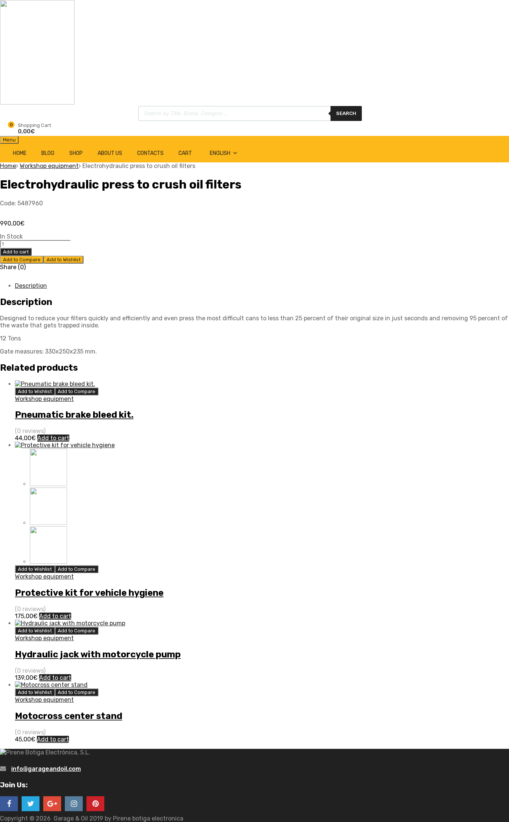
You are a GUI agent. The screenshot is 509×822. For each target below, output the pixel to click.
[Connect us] (9, 803)
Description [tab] (31, 285)
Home (19, 153)
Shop (76, 153)
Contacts (150, 153)
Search (346, 113)
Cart (185, 153)
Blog (47, 153)
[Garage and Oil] (37, 102)
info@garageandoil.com (46, 768)
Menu (9, 140)
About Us (110, 153)
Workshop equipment (49, 165)
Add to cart (16, 252)
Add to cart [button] (53, 438)
